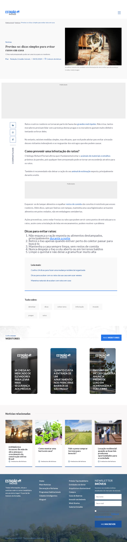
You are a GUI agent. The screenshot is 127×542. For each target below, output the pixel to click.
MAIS (111, 338)
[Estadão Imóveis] (12, 12)
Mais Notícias (45, 484)
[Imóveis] (13, 481)
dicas (46, 307)
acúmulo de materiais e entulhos (95, 156)
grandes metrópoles (86, 124)
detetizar (31, 307)
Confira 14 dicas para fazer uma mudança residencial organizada (58, 270)
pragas (31, 315)
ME (108, 524)
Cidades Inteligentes (48, 496)
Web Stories (74, 503)
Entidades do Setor (77, 484)
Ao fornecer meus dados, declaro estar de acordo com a (108, 514)
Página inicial (9, 23)
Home (41, 481)
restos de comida (74, 204)
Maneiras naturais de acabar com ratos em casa (51, 280)
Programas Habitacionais (50, 492)
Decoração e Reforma (48, 488)
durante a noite (60, 238)
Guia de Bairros (75, 496)
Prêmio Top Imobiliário (78, 481)
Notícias (17, 23)
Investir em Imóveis (77, 499)
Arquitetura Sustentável (79, 488)
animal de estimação (81, 171)
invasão (96, 307)
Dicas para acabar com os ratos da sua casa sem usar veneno (56, 275)
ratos (45, 315)
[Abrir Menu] (119, 12)
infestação (80, 307)
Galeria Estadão (76, 507)
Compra (72, 492)
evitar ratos (62, 307)
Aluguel (42, 499)
